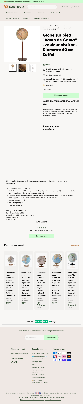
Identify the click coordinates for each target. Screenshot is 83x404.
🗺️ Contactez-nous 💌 (39, 356)
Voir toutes (75, 246)
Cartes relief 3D (11, 18)
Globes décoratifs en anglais (66, 109)
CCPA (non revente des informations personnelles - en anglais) (40, 400)
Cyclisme (41, 13)
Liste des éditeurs (38, 374)
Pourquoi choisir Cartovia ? (41, 353)
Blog (33, 364)
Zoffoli (53, 115)
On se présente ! (37, 361)
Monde (61, 113)
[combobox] (42, 7)
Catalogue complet (38, 377)
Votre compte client (38, 359)
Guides (25, 18)
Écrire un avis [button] (41, 236)
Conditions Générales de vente (27, 397)
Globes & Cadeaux (40, 18)
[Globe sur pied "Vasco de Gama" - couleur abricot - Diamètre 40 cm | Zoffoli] (60, 145)
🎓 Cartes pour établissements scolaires (40, 381)
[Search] (55, 7)
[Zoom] (22, 44)
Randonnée (28, 13)
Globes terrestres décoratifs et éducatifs (57, 111)
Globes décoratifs (49, 109)
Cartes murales (56, 13)
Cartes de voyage (12, 13)
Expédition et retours (39, 367)
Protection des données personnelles (52, 397)
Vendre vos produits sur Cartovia (40, 371)
